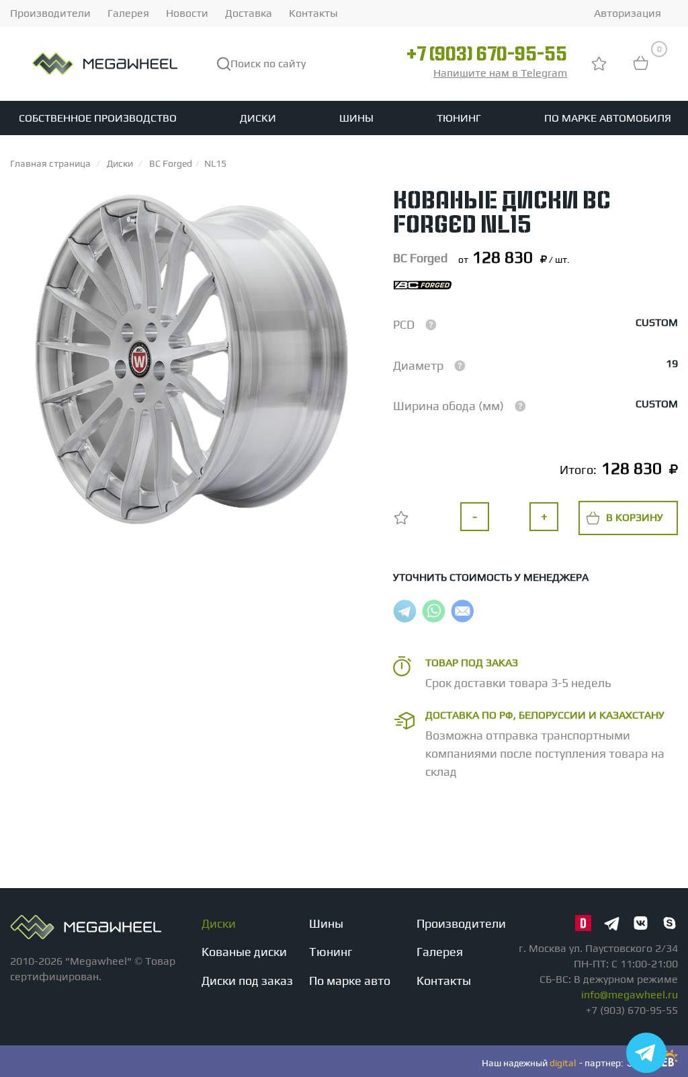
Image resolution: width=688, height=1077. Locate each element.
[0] (641, 69)
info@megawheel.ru (629, 994)
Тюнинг (459, 118)
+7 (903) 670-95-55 (486, 55)
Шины (356, 118)
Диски (258, 118)
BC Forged (420, 258)
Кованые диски (244, 952)
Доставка (248, 13)
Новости (187, 13)
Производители (50, 13)
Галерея (128, 13)
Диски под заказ (247, 980)
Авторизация (627, 13)
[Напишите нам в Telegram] (646, 1053)
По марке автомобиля (607, 118)
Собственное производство (98, 118)
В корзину (634, 517)
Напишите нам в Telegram (500, 73)
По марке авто (349, 980)
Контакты (313, 13)
